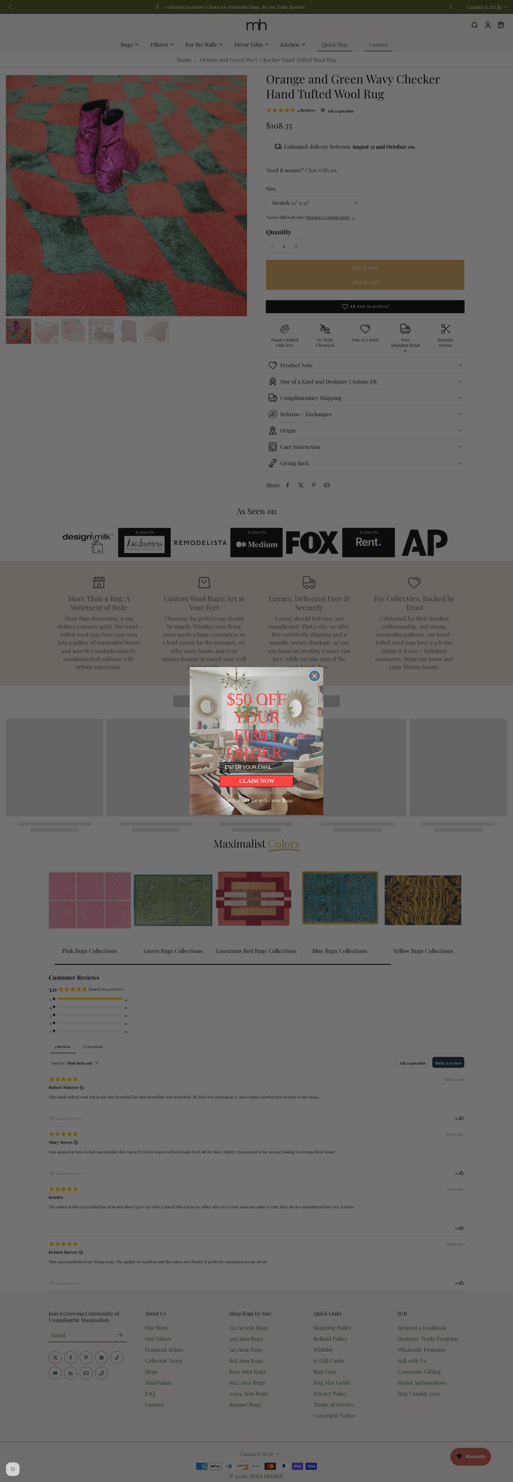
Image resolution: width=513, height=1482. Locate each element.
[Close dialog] (314, 676)
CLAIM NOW (256, 781)
